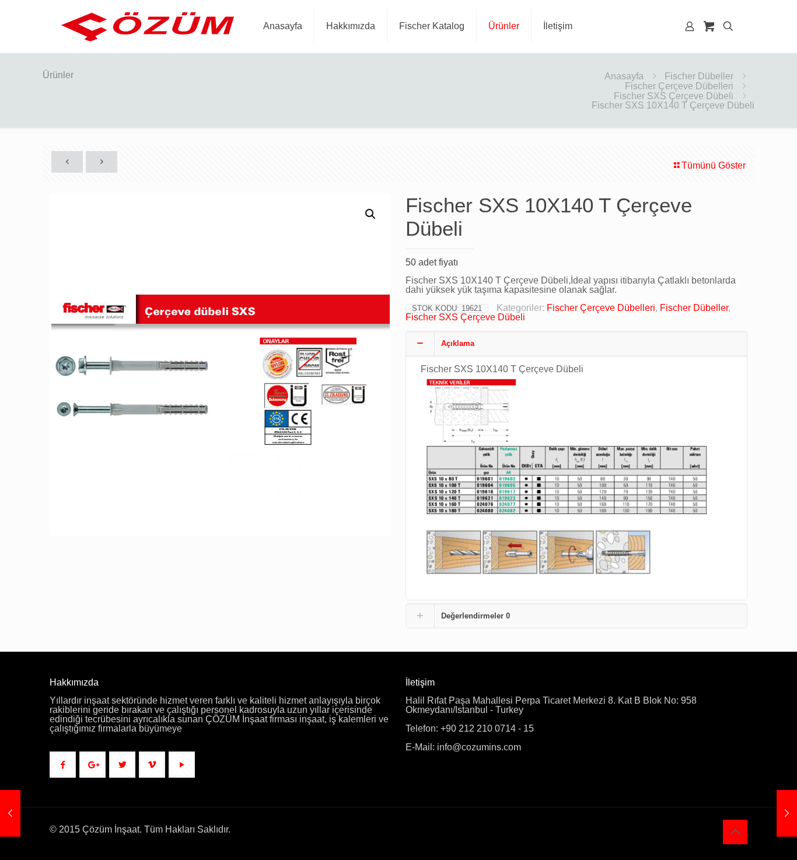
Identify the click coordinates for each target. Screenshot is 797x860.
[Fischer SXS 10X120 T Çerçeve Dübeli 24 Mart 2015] (787, 813)
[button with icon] (63, 764)
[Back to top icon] (735, 832)
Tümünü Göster (713, 165)
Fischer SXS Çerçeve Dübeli (673, 96)
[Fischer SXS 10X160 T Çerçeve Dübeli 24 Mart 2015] (10, 813)
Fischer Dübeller (699, 76)
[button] (371, 214)
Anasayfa (624, 76)
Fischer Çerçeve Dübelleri (679, 86)
